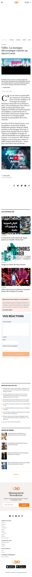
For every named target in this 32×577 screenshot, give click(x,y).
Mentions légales (4, 556)
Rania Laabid (6, 87)
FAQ (2, 550)
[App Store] (10, 566)
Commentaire (7, 321)
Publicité (3, 544)
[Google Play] (21, 566)
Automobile (3, 532)
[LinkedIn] (19, 516)
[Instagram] (22, 516)
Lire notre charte (7, 310)
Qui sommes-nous (5, 542)
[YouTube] (16, 516)
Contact (3, 552)
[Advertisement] (16, 21)
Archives (3, 545)
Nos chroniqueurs (5, 538)
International (4, 527)
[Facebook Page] (10, 516)
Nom (4, 339)
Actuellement (4, 39)
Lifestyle (3, 536)
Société (24, 39)
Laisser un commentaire (16, 354)
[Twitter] (13, 516)
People (2, 534)
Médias (3, 531)
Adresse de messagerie (10, 346)
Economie (18, 39)
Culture (3, 44)
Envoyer (24, 505)
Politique (11, 39)
